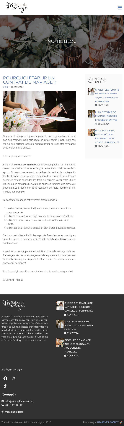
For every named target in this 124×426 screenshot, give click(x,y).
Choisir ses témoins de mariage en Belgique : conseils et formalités (78, 307)
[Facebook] (5, 378)
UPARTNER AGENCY (108, 422)
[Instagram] (13, 378)
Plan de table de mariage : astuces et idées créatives (106, 116)
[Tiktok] (5, 386)
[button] (119, 7)
